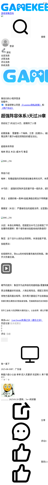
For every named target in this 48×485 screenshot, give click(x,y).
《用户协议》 (7, 108)
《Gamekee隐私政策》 (31, 105)
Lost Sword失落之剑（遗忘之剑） (27, 320)
